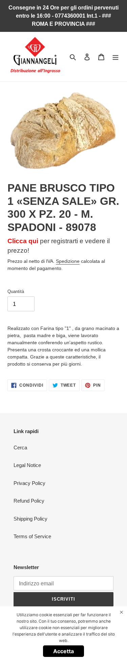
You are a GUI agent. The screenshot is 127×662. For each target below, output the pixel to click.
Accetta (63, 651)
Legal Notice (27, 465)
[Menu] (115, 57)
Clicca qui (22, 241)
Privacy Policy (29, 483)
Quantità (15, 291)
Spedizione (68, 261)
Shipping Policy (30, 519)
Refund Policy (29, 501)
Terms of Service (32, 536)
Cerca (20, 447)
